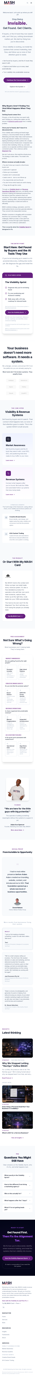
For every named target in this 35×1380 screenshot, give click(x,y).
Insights (4, 1331)
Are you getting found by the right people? (16, 662)
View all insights (16, 1137)
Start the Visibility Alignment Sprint (16, 1258)
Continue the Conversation (16, 80)
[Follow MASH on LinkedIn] (3, 1307)
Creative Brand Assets (8, 1357)
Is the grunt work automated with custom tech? (15, 738)
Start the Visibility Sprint (16, 312)
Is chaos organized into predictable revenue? (16, 712)
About (4, 1337)
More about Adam (16, 830)
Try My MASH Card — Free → (11, 1303)
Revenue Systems (7, 1351)
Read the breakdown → (11, 330)
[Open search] (27, 2)
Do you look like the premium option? (17, 686)
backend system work (15, 121)
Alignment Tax (6, 151)
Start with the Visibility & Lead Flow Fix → (15, 1300)
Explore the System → (17, 87)
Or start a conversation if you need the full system (17, 1265)
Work (3, 1322)
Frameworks (5, 1334)
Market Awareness (7, 1348)
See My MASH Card (14, 616)
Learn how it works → (24, 91)
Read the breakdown (10, 308)
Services (4, 1319)
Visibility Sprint (15, 189)
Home (4, 1316)
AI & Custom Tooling (8, 1360)
